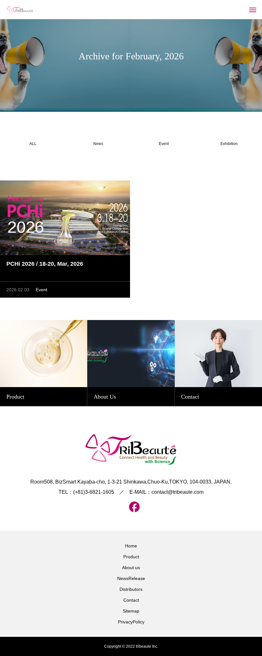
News (98, 143)
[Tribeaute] (20, 9)
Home (131, 546)
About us (131, 567)
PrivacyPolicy (131, 622)
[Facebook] (131, 507)
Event (164, 143)
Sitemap (131, 611)
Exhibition (229, 143)
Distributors (131, 589)
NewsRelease (131, 578)
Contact (131, 600)
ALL (32, 143)
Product (131, 556)
